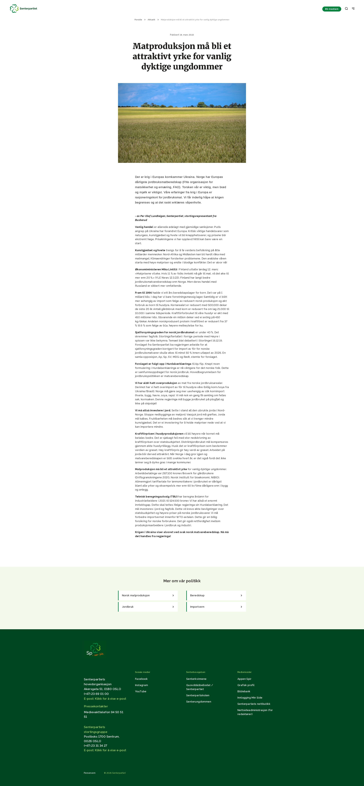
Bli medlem (331, 9)
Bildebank (243, 691)
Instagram (141, 685)
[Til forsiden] (23, 13)
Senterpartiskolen (197, 695)
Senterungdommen (198, 701)
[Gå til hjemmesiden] (95, 657)
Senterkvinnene (196, 678)
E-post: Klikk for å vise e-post (105, 698)
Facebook (141, 678)
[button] (346, 9)
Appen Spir (244, 678)
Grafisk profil (246, 685)
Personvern (90, 773)
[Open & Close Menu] (353, 9)
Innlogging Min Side (249, 697)
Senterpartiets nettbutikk (253, 703)
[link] (148, 595)
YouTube (140, 691)
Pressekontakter (96, 706)
